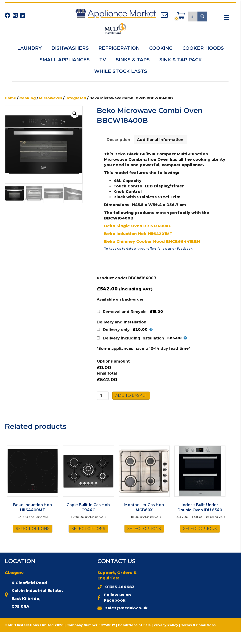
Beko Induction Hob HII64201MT (138, 233)
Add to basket (131, 395)
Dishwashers (70, 48)
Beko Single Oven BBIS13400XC (137, 226)
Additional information (160, 139)
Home (10, 98)
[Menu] (226, 17)
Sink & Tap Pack (180, 59)
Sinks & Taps (133, 59)
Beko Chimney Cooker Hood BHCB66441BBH (152, 241)
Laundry (29, 48)
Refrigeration (119, 48)
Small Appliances (65, 59)
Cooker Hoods (203, 48)
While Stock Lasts (120, 71)
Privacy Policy (166, 625)
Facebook (185, 248)
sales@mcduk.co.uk (126, 608)
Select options (32, 528)
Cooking (161, 48)
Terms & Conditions (198, 625)
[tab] (118, 139)
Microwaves (50, 98)
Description (118, 139)
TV (102, 59)
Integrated (75, 98)
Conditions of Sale (134, 625)
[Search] (202, 16)
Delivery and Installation (121, 322)
